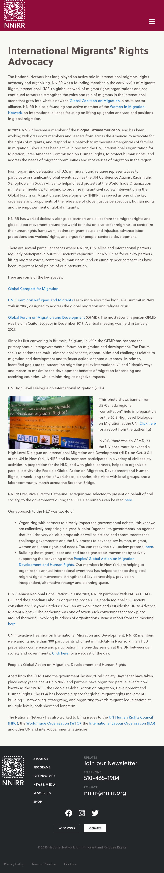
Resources (42, 793)
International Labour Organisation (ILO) (122, 723)
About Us (40, 758)
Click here (147, 423)
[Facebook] (69, 813)
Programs (41, 767)
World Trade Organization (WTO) (53, 723)
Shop (37, 801)
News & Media (44, 784)
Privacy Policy (14, 864)
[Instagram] (82, 813)
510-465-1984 (101, 777)
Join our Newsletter (110, 762)
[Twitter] (95, 813)
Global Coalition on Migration (95, 100)
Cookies (70, 864)
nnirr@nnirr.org (105, 792)
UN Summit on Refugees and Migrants (40, 300)
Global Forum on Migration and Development (46, 317)
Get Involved (44, 776)
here (128, 499)
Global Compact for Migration (33, 288)
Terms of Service (44, 864)
